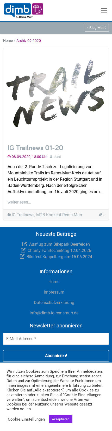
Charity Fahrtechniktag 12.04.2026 (59, 250)
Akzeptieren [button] (60, 419)
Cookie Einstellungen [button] (26, 419)
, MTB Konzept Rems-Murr (58, 214)
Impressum (54, 292)
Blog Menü (98, 28)
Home (8, 41)
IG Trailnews (23, 214)
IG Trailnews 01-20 (35, 147)
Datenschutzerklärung (54, 302)
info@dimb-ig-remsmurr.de (54, 312)
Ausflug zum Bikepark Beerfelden (59, 244)
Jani (57, 157)
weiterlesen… (19, 202)
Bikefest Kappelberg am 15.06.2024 (59, 256)
